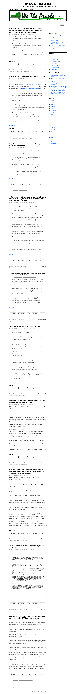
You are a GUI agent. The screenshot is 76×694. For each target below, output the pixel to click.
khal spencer (53, 75)
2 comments (31, 404)
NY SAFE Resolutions (38, 4)
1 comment (31, 34)
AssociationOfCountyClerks (18, 71)
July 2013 (52, 120)
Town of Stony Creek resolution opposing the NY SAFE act (26, 546)
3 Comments (43, 609)
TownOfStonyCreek (20, 611)
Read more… (12, 58)
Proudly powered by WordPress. (30, 691)
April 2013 (52, 125)
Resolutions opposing (28, 462)
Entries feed (53, 139)
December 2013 (53, 110)
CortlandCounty (16, 540)
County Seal (15, 69)
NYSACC (31, 71)
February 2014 (53, 106)
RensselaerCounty (21, 191)
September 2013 (53, 116)
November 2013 (53, 112)
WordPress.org (53, 143)
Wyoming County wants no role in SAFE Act (25, 326)
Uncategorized (53, 69)
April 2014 (52, 102)
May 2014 (52, 100)
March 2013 (53, 127)
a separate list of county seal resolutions (30, 88)
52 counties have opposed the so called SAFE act (34, 84)
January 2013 (53, 131)
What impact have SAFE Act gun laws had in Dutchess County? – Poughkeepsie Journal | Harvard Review (58, 88)
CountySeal (26, 71)
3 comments (31, 549)
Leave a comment (32, 78)
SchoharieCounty (28, 138)
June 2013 (52, 122)
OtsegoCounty (21, 321)
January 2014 (53, 108)
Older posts (12, 687)
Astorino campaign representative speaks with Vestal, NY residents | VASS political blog (58, 93)
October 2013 (53, 114)
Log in (52, 137)
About (26, 9)
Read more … (12, 307)
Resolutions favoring (55, 65)
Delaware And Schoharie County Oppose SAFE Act (27, 76)
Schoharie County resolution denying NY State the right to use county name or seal (27, 401)
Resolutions (18, 9)
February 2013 (53, 129)
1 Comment (43, 69)
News (20, 69)
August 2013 (53, 118)
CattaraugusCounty (16, 267)
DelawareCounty (21, 138)
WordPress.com (48, 691)
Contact (32, 9)
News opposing (24, 69)
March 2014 (53, 104)
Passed (19, 464)
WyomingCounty (21, 395)
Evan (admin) (26, 34)
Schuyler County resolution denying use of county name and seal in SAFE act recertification (27, 617)
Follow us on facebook (56, 28)
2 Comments (43, 462)
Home (11, 9)
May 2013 (52, 123)
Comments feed (53, 141)
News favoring (54, 59)
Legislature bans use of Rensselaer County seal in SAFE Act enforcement (27, 145)
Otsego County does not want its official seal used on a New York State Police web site (27, 274)
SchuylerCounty (24, 681)
